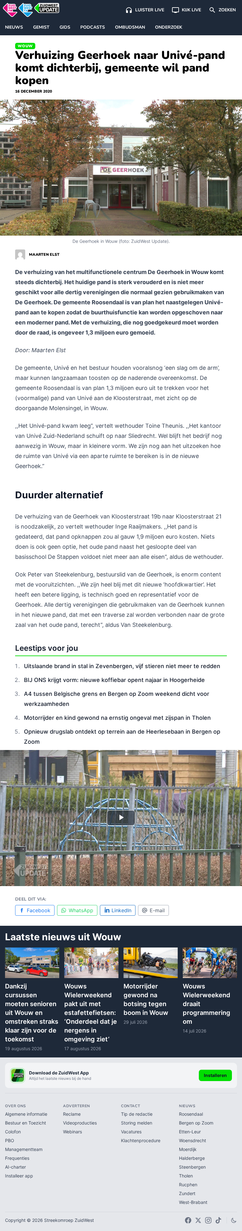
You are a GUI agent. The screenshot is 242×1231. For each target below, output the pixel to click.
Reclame (72, 1114)
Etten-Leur (190, 1131)
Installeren (215, 1075)
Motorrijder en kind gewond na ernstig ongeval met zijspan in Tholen (117, 717)
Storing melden (136, 1122)
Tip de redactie (137, 1114)
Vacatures (131, 1131)
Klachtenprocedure (140, 1140)
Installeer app (19, 1175)
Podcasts (92, 27)
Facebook (38, 910)
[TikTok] (218, 1220)
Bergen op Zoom (196, 1122)
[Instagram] (208, 1220)
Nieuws (14, 27)
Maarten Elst (44, 254)
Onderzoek (168, 27)
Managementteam (24, 1149)
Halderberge (192, 1158)
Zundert (187, 1193)
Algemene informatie (26, 1114)
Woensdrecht (192, 1140)
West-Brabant (193, 1202)
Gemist (41, 27)
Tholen (186, 1175)
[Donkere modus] (234, 1220)
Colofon (13, 1131)
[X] (198, 1220)
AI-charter (15, 1167)
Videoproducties (80, 1122)
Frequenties (17, 1158)
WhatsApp (81, 910)
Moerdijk (188, 1149)
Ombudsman (130, 27)
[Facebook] (188, 1220)
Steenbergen (192, 1167)
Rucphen (188, 1184)
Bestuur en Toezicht (25, 1122)
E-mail (157, 910)
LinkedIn (121, 910)
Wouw (25, 46)
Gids (65, 27)
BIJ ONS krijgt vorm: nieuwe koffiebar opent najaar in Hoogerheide (114, 680)
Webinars (72, 1131)
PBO (9, 1140)
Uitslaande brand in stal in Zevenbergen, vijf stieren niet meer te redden (122, 666)
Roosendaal (191, 1114)
